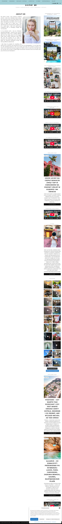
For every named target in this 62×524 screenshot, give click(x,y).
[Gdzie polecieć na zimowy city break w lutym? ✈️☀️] (57, 310)
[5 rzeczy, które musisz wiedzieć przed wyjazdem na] (48, 284)
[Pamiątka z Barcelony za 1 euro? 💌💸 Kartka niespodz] (57, 319)
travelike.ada (7, 522)
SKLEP (53, 1)
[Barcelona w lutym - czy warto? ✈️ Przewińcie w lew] (48, 328)
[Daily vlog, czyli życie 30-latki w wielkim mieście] (57, 354)
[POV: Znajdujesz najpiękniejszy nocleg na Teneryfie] (48, 336)
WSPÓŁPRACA (46, 1)
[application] (52, 97)
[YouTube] (54, 3)
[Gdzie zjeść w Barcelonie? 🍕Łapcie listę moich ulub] (48, 319)
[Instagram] (52, 3)
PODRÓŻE (4, 1)
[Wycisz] (57, 101)
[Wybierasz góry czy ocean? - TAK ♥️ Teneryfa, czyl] (48, 310)
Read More (52, 274)
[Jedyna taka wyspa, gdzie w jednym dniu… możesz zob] (57, 362)
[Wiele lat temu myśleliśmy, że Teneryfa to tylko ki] (57, 328)
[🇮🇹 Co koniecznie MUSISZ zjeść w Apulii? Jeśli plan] (48, 293)
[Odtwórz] (45, 101)
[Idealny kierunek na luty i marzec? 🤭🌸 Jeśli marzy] (57, 336)
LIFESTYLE (31, 1)
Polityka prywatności (47, 521)
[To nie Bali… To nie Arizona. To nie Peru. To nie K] (57, 293)
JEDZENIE (12, 1)
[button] (59, 508)
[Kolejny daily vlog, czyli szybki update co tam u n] (48, 354)
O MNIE (38, 1)
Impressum (54, 521)
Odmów (41, 519)
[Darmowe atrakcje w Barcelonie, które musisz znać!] (57, 302)
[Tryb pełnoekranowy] (59, 101)
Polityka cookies (16, 522)
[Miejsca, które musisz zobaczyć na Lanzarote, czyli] (48, 345)
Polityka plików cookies (38, 521)
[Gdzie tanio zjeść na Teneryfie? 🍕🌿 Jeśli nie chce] (57, 284)
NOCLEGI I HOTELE (22, 1)
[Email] (55, 3)
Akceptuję (34, 519)
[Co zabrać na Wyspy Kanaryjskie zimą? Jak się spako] (48, 302)
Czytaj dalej (52, 204)
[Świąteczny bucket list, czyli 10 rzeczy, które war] (48, 362)
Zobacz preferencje (53, 519)
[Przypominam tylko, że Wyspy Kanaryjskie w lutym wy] (57, 345)
